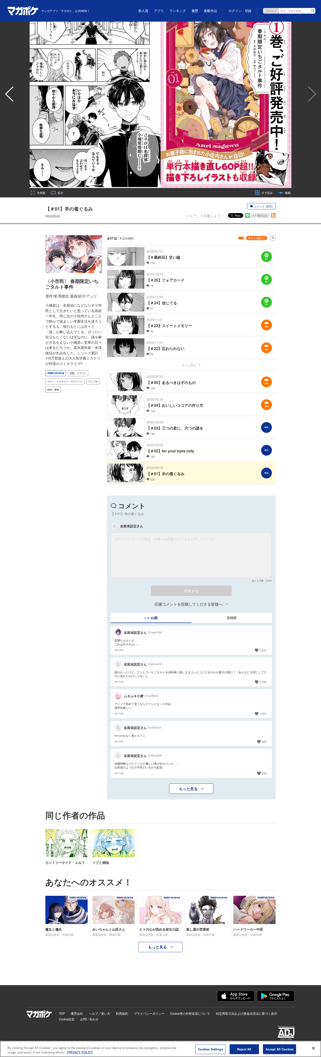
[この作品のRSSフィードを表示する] (273, 215)
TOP (62, 1013)
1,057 (263, 713)
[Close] (313, 1048)
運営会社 (77, 1013)
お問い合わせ (89, 1019)
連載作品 (210, 11)
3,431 (263, 650)
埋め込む (262, 215)
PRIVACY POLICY (80, 1052)
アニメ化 (93, 381)
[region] (160, 1049)
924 (264, 773)
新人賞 (143, 11)
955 (264, 741)
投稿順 (232, 617)
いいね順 (151, 617)
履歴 (195, 11)
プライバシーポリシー (149, 1013)
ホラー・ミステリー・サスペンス (64, 381)
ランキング (177, 11)
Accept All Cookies (280, 1049)
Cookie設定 (66, 1019)
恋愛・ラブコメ (78, 373)
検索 (312, 11)
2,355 (263, 682)
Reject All (244, 1049)
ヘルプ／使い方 (99, 1013)
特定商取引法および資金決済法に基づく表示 (246, 1013)
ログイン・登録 (239, 11)
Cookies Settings (210, 1049)
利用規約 (122, 1013)
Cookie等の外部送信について (190, 1013)
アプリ (159, 11)
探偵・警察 (53, 389)
